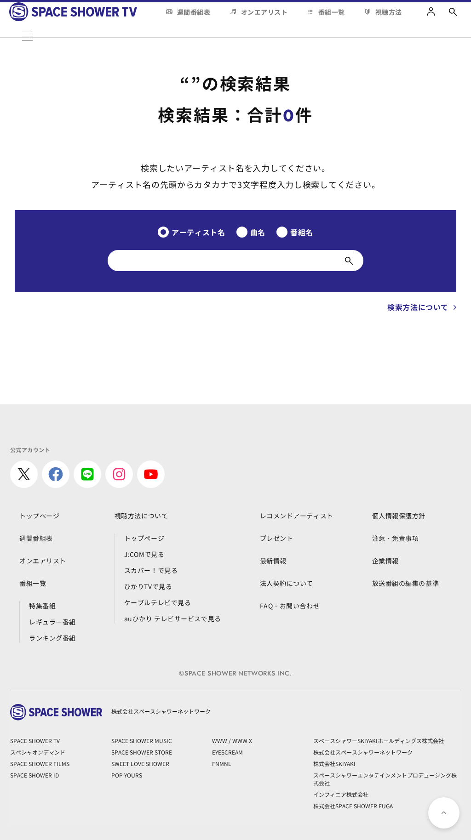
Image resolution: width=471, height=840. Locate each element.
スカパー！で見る (151, 570)
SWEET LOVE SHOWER (140, 763)
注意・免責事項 (395, 538)
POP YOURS (126, 775)
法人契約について (286, 583)
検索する (349, 260)
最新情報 (273, 560)
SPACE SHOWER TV (35, 740)
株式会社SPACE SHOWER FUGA (353, 806)
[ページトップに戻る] (444, 813)
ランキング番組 (52, 637)
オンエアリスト (264, 12)
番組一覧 (331, 12)
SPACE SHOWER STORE (141, 752)
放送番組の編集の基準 (405, 583)
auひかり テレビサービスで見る (172, 618)
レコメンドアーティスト (296, 515)
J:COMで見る (144, 554)
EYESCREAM (227, 752)
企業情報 (385, 560)
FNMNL (221, 763)
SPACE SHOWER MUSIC (141, 740)
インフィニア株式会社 (340, 794)
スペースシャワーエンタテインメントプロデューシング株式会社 (385, 779)
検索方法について (417, 306)
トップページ (39, 515)
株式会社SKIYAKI (334, 763)
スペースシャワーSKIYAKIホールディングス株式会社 (378, 740)
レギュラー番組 (52, 621)
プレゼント (276, 538)
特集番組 (42, 605)
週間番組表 (194, 12)
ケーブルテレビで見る (157, 602)
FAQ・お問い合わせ (290, 605)
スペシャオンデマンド (37, 752)
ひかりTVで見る (148, 586)
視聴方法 (388, 12)
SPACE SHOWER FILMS (39, 763)
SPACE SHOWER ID (34, 775)
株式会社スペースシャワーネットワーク (363, 752)
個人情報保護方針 (398, 515)
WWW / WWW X (232, 740)
